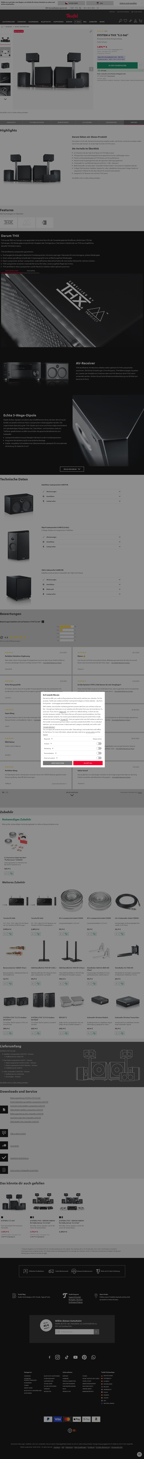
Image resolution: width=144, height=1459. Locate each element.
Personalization (49, 753)
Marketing (47, 748)
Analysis (46, 744)
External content (49, 758)
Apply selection (57, 763)
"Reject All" (62, 711)
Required (47, 739)
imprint (45, 734)
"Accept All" (64, 719)
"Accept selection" (49, 727)
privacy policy (90, 732)
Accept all (88, 763)
